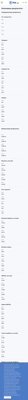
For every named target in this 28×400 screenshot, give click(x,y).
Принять (7, 397)
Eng (23, 2)
